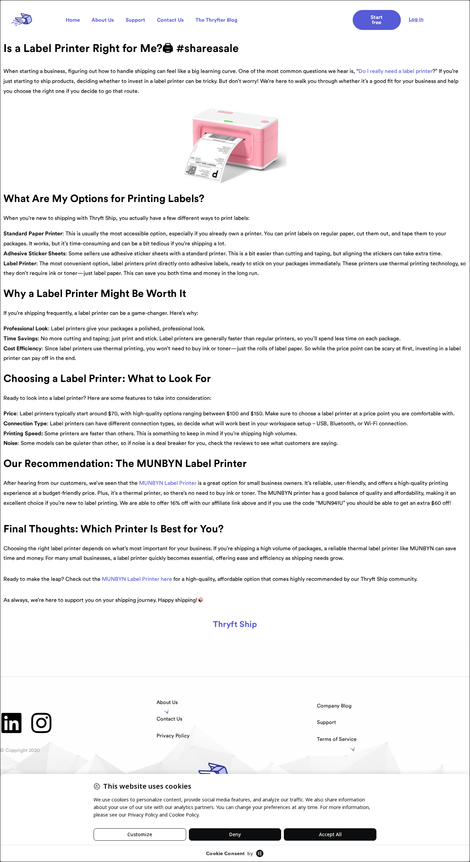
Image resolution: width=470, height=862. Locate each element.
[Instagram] (41, 722)
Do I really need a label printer (395, 71)
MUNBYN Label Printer (167, 483)
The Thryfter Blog (216, 20)
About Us (103, 20)
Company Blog (334, 706)
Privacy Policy (173, 735)
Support (135, 20)
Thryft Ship (235, 624)
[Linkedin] (11, 722)
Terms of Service (336, 739)
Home (73, 20)
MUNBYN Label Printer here (137, 579)
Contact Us (170, 20)
